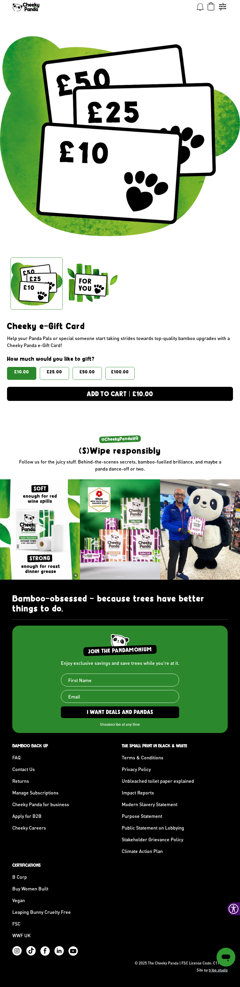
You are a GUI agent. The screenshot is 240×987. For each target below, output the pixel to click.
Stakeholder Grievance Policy (152, 839)
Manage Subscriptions (35, 792)
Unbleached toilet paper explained (158, 781)
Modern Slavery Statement (149, 804)
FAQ (16, 757)
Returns (20, 781)
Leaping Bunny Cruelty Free (41, 912)
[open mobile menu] (222, 7)
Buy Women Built (30, 888)
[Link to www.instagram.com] (40, 529)
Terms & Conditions (142, 757)
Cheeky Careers (29, 827)
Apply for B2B (27, 816)
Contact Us (23, 769)
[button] (200, 7)
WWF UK (21, 935)
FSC (16, 923)
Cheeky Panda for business (40, 804)
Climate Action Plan (142, 851)
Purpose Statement (142, 816)
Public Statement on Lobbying (153, 827)
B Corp (19, 877)
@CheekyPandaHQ (120, 439)
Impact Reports (138, 792)
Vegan (18, 900)
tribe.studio (218, 970)
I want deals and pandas (120, 712)
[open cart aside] (211, 7)
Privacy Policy (136, 769)
